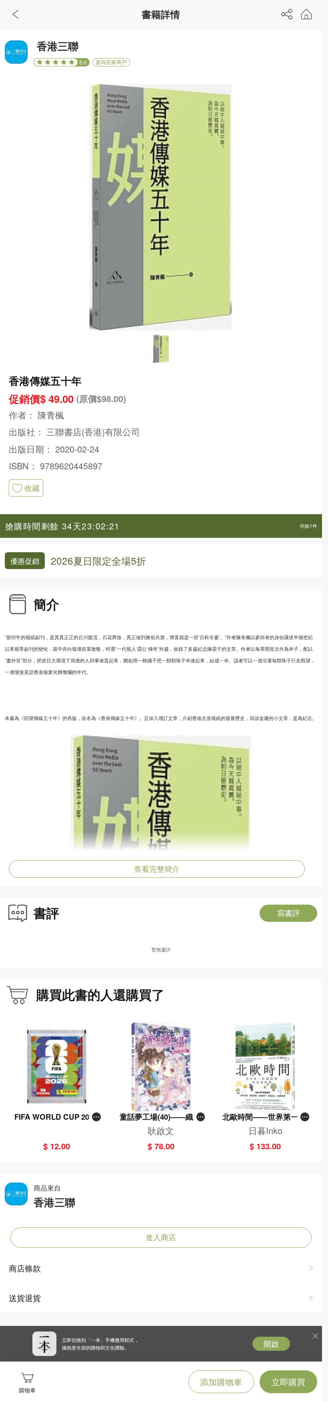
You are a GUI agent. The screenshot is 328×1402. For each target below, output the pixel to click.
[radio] (41, 62)
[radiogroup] (56, 62)
